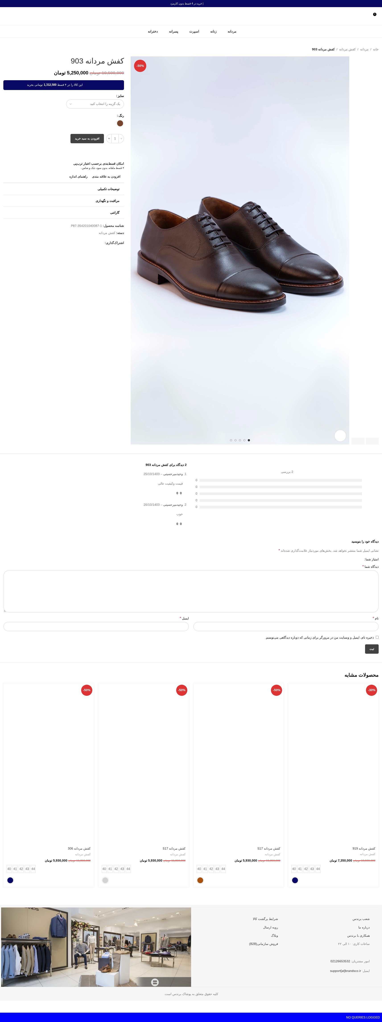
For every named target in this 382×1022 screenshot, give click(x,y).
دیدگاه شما (370, 566)
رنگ (121, 115)
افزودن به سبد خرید (87, 138)
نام (376, 618)
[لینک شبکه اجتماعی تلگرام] (70, 243)
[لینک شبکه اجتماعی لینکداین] (80, 243)
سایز (121, 96)
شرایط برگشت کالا (265, 919)
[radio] (120, 123)
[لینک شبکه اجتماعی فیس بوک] (102, 243)
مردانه (364, 49)
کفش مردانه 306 (79, 848)
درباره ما (364, 927)
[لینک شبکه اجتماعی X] (96, 243)
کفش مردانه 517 (269, 848)
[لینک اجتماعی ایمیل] (91, 243)
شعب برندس (361, 919)
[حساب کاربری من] (367, 16)
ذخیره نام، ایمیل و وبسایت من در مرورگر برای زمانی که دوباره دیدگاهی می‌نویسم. (319, 637)
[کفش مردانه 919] (333, 763)
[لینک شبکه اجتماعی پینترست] (86, 243)
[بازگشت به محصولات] (11, 49)
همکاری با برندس (358, 935)
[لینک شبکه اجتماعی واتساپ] (75, 243)
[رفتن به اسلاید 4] (235, 440)
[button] (372, 441)
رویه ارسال (270, 927)
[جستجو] (5, 16)
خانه (376, 49)
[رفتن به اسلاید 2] (244, 440)
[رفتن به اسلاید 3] (240, 440)
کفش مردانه (347, 49)
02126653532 (340, 961)
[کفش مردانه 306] (48, 763)
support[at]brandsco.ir (345, 971)
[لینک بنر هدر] (191, 3)
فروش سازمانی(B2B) (263, 944)
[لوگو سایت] (191, 16)
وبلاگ (274, 935)
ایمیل (184, 618)
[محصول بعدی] (6, 49)
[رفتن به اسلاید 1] (249, 440)
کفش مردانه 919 (364, 848)
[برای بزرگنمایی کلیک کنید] (340, 435)
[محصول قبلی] (16, 49)
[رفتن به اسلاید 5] (231, 440)
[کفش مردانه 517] (238, 763)
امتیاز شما (372, 559)
